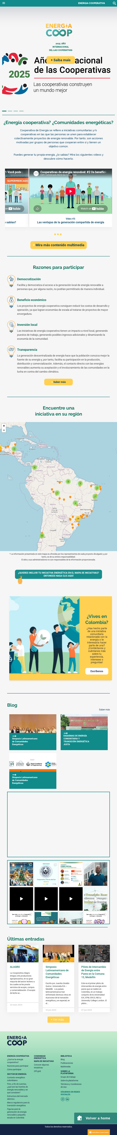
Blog (63, 1059)
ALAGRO (15, 966)
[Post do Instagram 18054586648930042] (71, 924)
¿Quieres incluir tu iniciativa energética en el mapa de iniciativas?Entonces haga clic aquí (58, 574)
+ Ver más (56, 1019)
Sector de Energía (16, 1074)
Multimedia (65, 1066)
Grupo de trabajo (68, 1077)
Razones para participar (17, 1066)
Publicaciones (67, 1063)
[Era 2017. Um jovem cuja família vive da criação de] (46, 874)
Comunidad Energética (40, 1057)
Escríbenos (96, 671)
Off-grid (37, 1071)
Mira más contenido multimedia (58, 245)
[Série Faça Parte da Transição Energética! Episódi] (95, 924)
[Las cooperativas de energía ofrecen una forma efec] (46, 924)
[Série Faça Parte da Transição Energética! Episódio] (21, 924)
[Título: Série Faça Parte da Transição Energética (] (71, 899)
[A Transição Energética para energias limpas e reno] (95, 874)
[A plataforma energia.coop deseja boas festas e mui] (21, 874)
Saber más (58, 381)
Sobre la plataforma (69, 1080)
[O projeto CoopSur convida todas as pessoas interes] (71, 874)
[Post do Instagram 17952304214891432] (46, 899)
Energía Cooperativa (18, 1056)
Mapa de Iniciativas (44, 1061)
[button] (3, 2)
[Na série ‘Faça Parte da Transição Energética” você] (21, 899)
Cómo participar (14, 1069)
